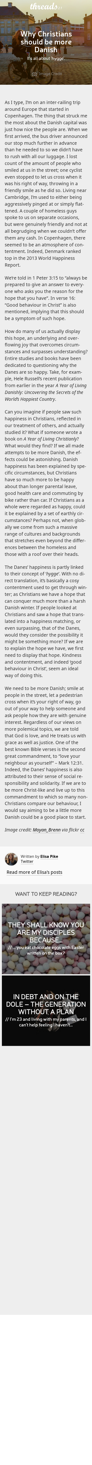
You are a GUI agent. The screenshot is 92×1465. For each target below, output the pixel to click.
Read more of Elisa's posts (34, 872)
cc (82, 830)
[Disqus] (46, 1118)
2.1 (60, 8)
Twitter (27, 861)
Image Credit (50, 73)
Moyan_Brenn (47, 830)
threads (44, 6)
